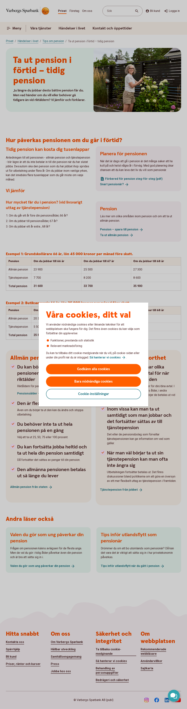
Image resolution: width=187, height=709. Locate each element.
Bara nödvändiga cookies (93, 381)
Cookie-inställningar (93, 394)
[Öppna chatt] (174, 696)
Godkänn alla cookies (93, 369)
